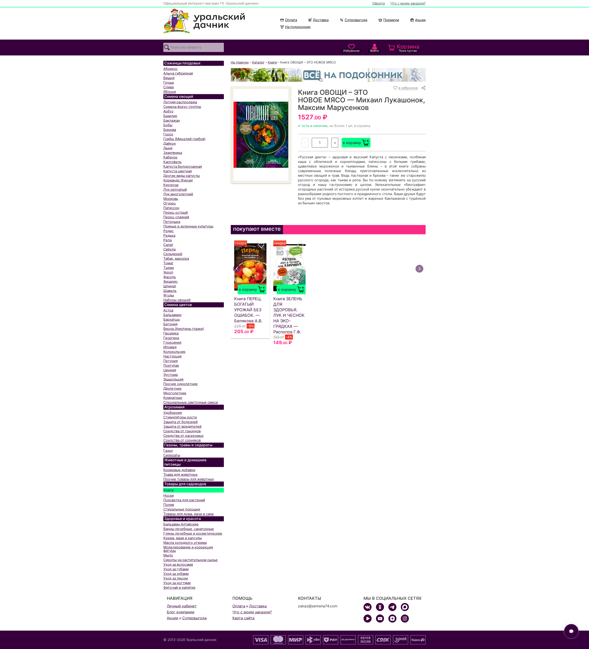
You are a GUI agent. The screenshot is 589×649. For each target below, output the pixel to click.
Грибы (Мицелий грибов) (184, 139)
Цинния (169, 370)
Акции (420, 20)
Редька (169, 235)
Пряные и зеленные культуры (188, 226)
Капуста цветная (177, 171)
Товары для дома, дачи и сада (188, 514)
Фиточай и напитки (179, 587)
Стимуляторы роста (180, 417)
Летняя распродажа (180, 102)
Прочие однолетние (180, 384)
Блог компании (180, 612)
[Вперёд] (419, 269)
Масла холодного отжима (185, 542)
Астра (168, 310)
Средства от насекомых (183, 435)
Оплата (291, 20)
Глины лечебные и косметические (192, 533)
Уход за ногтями (177, 583)
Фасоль (169, 277)
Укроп (168, 272)
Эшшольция (173, 379)
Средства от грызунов (182, 431)
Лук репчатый (175, 189)
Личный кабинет (182, 606)
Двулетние (172, 388)
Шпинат (169, 286)
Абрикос (170, 68)
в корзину (352, 142)
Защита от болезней (180, 422)
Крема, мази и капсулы (182, 538)
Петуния (170, 361)
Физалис (170, 281)
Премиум (391, 20)
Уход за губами (176, 569)
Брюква (169, 129)
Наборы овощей (177, 300)
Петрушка (171, 221)
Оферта (378, 3)
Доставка (321, 20)
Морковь (170, 198)
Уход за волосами (178, 564)
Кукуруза (170, 185)
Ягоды (168, 295)
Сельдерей (172, 254)
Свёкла (169, 249)
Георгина (171, 338)
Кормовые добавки (179, 470)
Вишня (168, 78)
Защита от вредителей (182, 426)
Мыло (168, 555)
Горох (168, 134)
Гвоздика (171, 333)
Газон (168, 450)
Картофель (172, 162)
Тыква (168, 267)
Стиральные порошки (181, 509)
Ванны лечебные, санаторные (188, 529)
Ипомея (169, 347)
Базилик (170, 116)
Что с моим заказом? (408, 3)
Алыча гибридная (178, 73)
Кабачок (170, 157)
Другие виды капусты (181, 175)
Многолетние (174, 393)
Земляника (172, 152)
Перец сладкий (176, 217)
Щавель (169, 290)
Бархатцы (171, 319)
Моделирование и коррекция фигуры (188, 548)
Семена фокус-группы (182, 106)
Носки (168, 495)
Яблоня (169, 91)
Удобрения (172, 412)
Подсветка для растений (184, 500)
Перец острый (175, 212)
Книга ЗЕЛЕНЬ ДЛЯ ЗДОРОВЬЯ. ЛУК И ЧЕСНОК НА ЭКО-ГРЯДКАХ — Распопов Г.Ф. (289, 315)
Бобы (167, 125)
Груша (168, 82)
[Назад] (237, 269)
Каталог (258, 62)
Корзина (408, 47)
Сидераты (171, 455)
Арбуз (168, 111)
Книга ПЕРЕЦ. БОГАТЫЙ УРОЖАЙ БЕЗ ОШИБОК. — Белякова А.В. (248, 309)
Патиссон (171, 208)
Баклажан (171, 120)
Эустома (170, 374)
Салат (168, 244)
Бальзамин (172, 315)
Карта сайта (243, 618)
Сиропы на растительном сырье (190, 560)
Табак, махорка (176, 258)
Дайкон (169, 143)
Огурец (169, 203)
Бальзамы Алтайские (181, 524)
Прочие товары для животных (188, 479)
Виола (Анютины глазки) (183, 328)
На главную (240, 62)
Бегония (170, 324)
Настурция (172, 356)
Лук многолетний (178, 194)
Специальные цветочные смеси (190, 402)
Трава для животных (180, 474)
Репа (167, 240)
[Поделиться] (423, 88)
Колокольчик (174, 351)
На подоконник (298, 27)
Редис (168, 231)
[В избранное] (261, 245)
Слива (168, 87)
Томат (168, 263)
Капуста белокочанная (182, 166)
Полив (168, 504)
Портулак (171, 365)
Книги (168, 490)
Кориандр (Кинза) (178, 180)
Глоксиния (172, 342)
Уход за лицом (175, 578)
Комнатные (172, 397)
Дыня (167, 148)
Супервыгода (356, 20)
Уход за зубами (176, 573)
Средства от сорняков (182, 440)
